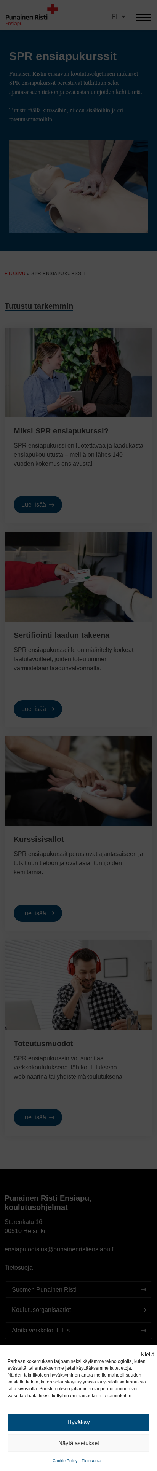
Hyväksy (78, 1422)
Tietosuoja (91, 1460)
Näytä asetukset (78, 1443)
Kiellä (147, 1354)
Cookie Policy (65, 1460)
